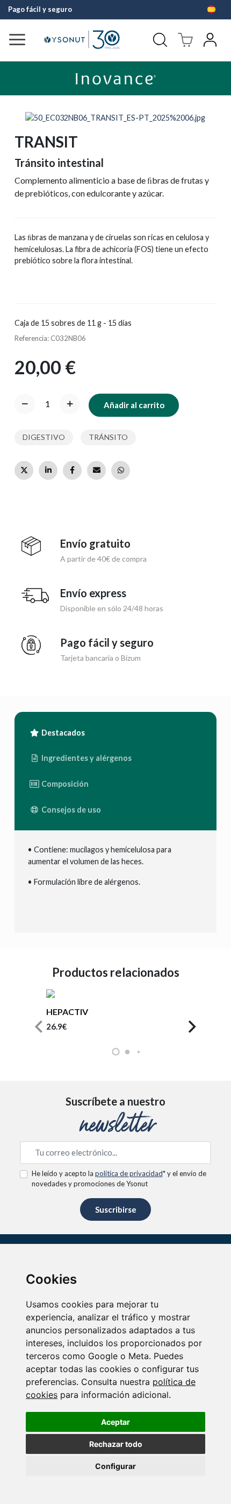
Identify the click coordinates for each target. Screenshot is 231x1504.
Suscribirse (115, 1209)
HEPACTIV (67, 1011)
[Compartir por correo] (96, 470)
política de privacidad (129, 1173)
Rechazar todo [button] (115, 1444)
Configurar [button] (115, 1466)
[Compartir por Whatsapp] (120, 470)
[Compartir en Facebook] (72, 470)
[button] (39, 1027)
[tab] (57, 732)
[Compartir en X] (24, 470)
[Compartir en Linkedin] (48, 470)
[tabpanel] (115, 881)
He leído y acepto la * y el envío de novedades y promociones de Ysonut (119, 1178)
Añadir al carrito (134, 405)
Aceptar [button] (115, 1421)
